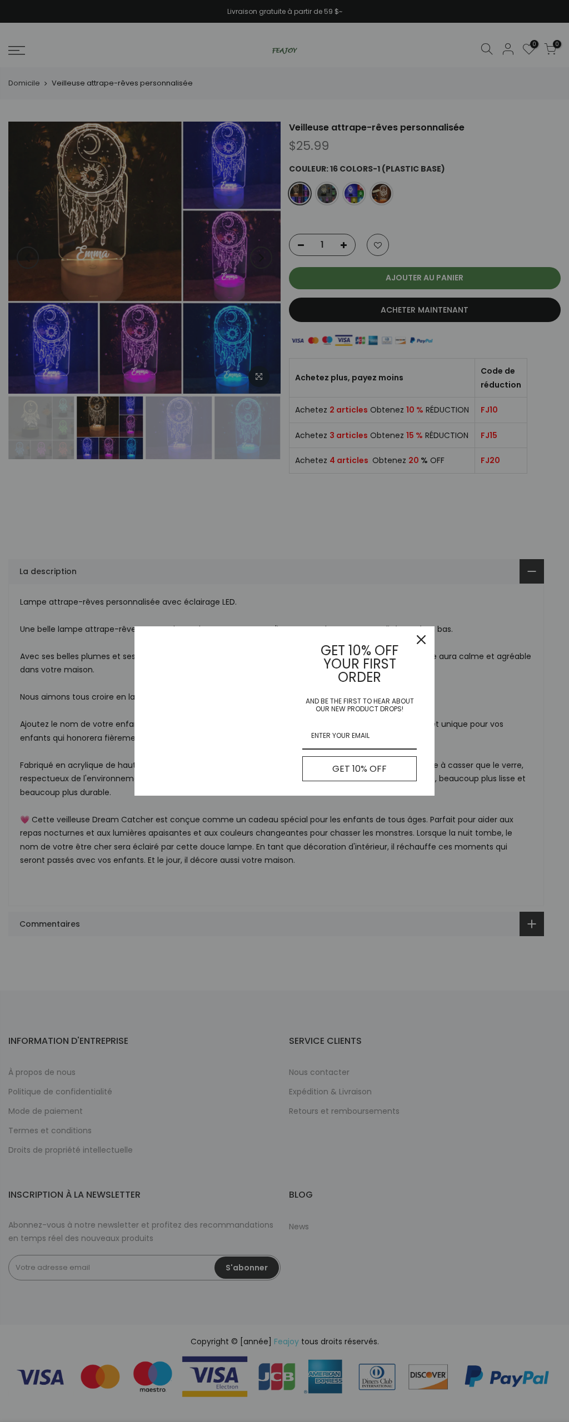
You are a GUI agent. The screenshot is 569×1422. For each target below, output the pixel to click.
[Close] (421, 639)
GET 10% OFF (359, 768)
